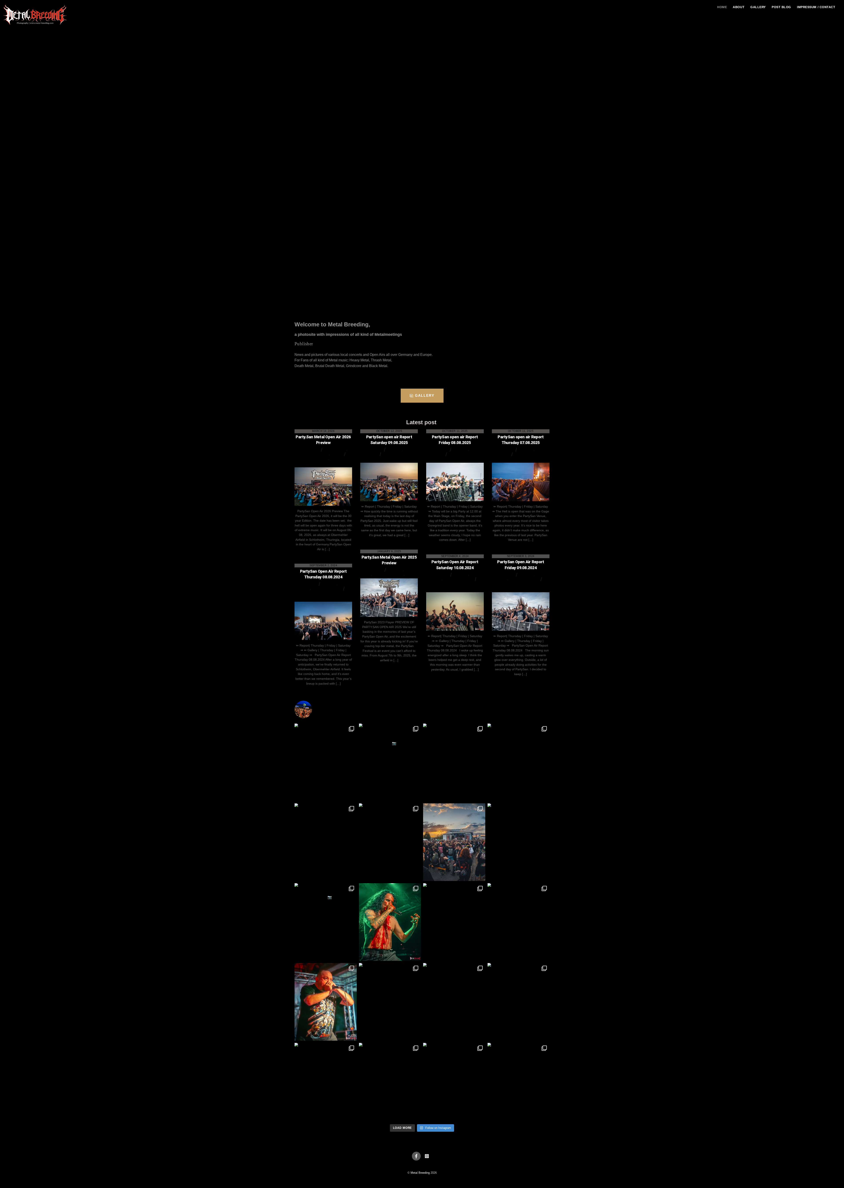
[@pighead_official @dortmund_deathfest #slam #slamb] (518, 762)
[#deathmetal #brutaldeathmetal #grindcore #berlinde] (518, 1002)
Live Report (395, 449)
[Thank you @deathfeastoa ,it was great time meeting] (454, 842)
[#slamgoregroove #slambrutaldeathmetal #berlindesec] (454, 1081)
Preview (336, 454)
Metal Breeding (308, 449)
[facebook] (416, 1156)
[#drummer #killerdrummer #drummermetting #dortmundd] (518, 842)
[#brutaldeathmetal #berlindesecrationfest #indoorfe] (326, 922)
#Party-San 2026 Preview (312, 458)
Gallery (758, 7)
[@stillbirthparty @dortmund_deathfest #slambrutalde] (390, 762)
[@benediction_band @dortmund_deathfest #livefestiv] (390, 842)
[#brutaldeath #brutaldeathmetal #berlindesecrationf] (518, 922)
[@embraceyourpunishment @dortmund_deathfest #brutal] (326, 762)
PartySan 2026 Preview (314, 454)
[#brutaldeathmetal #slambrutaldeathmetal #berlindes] (326, 1002)
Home (722, 7)
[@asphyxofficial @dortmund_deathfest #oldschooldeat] (326, 842)
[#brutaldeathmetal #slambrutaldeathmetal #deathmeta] (390, 1081)
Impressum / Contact (816, 7)
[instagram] (426, 1156)
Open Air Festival (335, 449)
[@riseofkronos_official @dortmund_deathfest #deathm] (454, 762)
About (738, 7)
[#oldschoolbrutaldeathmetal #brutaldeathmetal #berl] (518, 1081)
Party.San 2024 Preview (388, 574)
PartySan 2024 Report (458, 579)
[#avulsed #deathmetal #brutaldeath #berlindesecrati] (390, 922)
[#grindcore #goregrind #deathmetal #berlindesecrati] (390, 1002)
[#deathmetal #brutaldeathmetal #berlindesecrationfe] (326, 1081)
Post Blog (781, 7)
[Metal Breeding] (35, 27)
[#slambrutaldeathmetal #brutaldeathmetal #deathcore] (454, 922)
